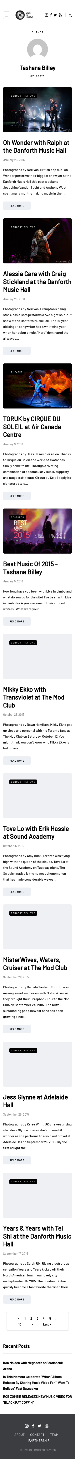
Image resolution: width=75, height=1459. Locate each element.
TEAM (54, 1434)
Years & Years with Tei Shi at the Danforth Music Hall (37, 1236)
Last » (47, 1324)
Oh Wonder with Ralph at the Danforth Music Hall (36, 146)
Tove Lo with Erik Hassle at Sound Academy (36, 832)
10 (20, 1324)
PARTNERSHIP (38, 1440)
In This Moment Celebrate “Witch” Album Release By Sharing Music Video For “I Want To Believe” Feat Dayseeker (36, 1382)
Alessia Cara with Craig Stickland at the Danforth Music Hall (37, 281)
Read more (17, 205)
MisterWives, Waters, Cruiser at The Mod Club (35, 963)
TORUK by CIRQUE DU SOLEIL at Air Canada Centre (32, 426)
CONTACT (37, 1434)
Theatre (17, 372)
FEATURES (17, 517)
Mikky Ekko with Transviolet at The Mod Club (34, 697)
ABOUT (19, 1434)
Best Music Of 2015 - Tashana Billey (30, 567)
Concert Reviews (23, 96)
